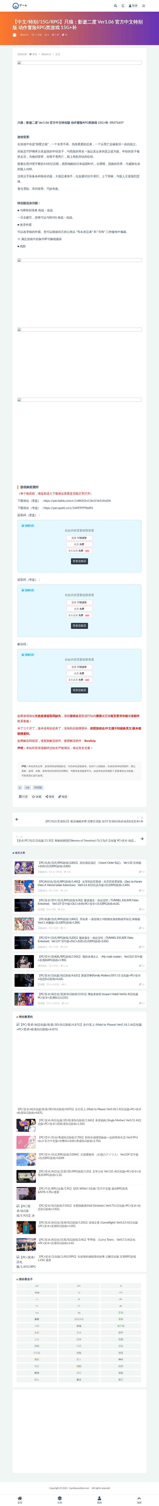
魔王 (120, 1379)
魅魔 (120, 1373)
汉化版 (36, 1353)
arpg (37, 1292)
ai (121, 1286)
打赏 (25, 796)
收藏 (38, 796)
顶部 (139, 1503)
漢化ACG (24, 35)
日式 (37, 1346)
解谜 (37, 1373)
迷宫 (79, 1373)
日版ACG (42, 872)
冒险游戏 (79, 1319)
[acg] (15, 35)
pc (121, 1306)
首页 (34, 54)
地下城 (120, 1326)
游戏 (120, 1353)
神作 (120, 1359)
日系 (79, 1346)
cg (79, 1292)
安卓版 (41, 909)
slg (79, 1312)
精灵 (37, 1366)
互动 (120, 1312)
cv (37, 1299)
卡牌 (37, 1326)
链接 (64, 796)
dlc (120, 1299)
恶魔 (120, 1339)
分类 (59, 1503)
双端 (79, 1326)
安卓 (79, 1332)
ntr (78, 1306)
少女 (37, 1339)
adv (79, 1286)
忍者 (79, 1339)
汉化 (120, 1346)
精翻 (79, 1366)
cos (121, 1292)
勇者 (120, 1319)
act (36, 1286)
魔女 (37, 1379)
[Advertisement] (79, 1431)
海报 (51, 796)
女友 (37, 1332)
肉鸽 (120, 1366)
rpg (27, 787)
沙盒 (79, 1353)
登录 (134, 5)
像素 (37, 1319)
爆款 (37, 1359)
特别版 (38, 787)
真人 (79, 1359)
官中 (120, 1332)
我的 (99, 1503)
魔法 (79, 1379)
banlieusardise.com (79, 1488)
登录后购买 (79, 561)
